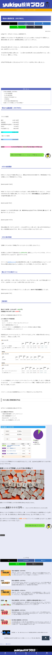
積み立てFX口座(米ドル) (10, 97)
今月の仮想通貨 (8, 93)
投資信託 (7, 99)
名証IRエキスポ (12, 262)
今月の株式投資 (8, 95)
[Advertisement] (26, 77)
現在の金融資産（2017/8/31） (11, 91)
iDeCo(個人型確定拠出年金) (11, 100)
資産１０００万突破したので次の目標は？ (13, 102)
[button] (34, 27)
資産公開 (2, 535)
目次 (24, 89)
